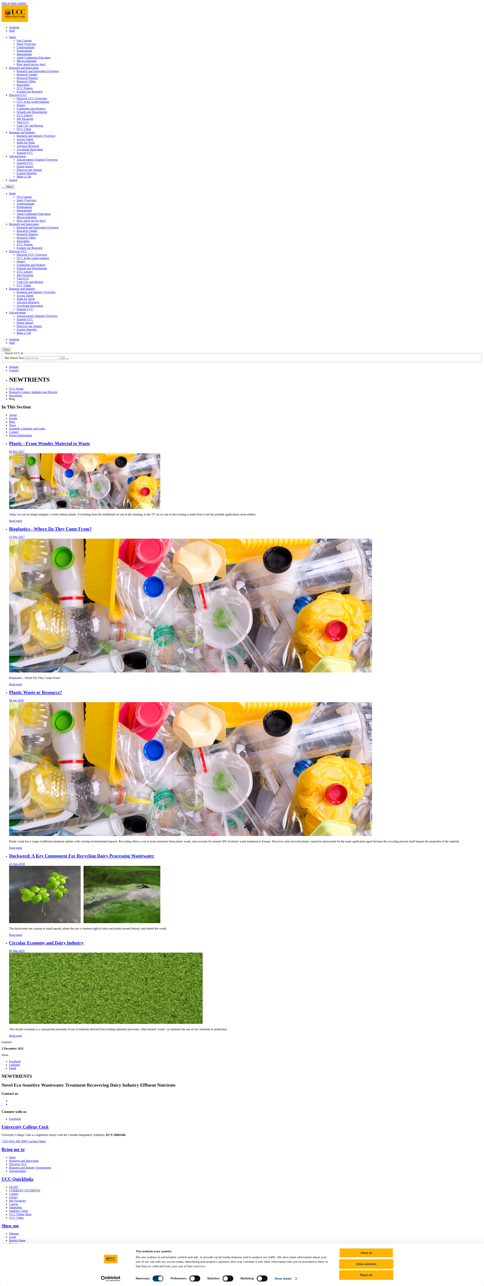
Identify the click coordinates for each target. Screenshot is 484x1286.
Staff (12, 30)
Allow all (366, 1252)
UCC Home (16, 388)
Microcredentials (26, 61)
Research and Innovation (24, 1160)
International (24, 54)
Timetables (15, 1207)
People (13, 418)
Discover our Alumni (29, 169)
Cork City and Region (30, 125)
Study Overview (26, 44)
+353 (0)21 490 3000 (14, 1141)
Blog (12, 421)
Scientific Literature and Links (27, 428)
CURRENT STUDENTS (24, 1190)
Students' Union (18, 1210)
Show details (283, 1278)
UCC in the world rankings (33, 101)
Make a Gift (24, 176)
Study (12, 1157)
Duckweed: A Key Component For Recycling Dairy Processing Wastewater (81, 855)
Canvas (13, 1204)
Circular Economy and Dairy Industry (46, 942)
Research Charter (27, 74)
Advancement (17, 1171)
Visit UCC (23, 122)
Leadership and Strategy (31, 108)
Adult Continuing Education (33, 57)
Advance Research (28, 146)
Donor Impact (25, 166)
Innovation (23, 84)
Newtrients (15, 395)
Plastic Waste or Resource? (35, 692)
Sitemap (14, 1233)
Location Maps (37, 1141)
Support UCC (25, 152)
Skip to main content (14, 3)
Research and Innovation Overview (38, 71)
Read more (15, 520)
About (13, 415)
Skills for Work (26, 142)
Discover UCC (18, 1164)
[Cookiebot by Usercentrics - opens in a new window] (110, 1278)
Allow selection (366, 1264)
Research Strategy (27, 78)
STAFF (13, 1187)
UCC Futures (25, 88)
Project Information (20, 435)
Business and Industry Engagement (30, 1167)
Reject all (366, 1275)
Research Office (26, 81)
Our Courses (24, 40)
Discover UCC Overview (32, 98)
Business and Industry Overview (36, 135)
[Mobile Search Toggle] (3, 187)
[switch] (194, 1278)
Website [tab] (14, 367)
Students (14, 27)
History (21, 105)
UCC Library (25, 115)
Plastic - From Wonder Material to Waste (49, 443)
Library (13, 1197)
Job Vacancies (25, 118)
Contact (13, 432)
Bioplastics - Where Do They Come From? (50, 528)
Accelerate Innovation (30, 149)
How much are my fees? (31, 64)
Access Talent (25, 139)
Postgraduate (24, 50)
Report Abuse (17, 1240)
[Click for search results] (67, 358)
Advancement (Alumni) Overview (37, 159)
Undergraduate (25, 47)
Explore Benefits (27, 173)
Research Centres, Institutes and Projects (33, 392)
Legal (12, 1237)
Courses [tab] (14, 370)
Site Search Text (15, 357)
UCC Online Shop (20, 1214)
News (12, 425)
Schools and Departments (32, 112)
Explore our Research (30, 91)
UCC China (24, 129)
